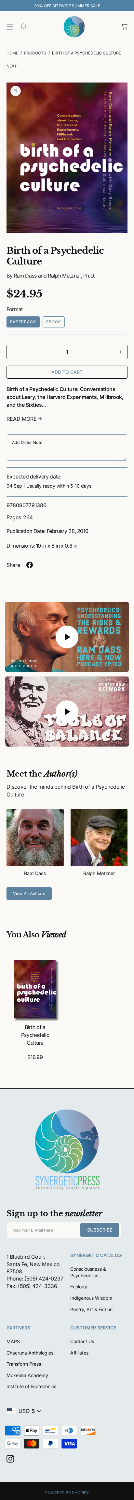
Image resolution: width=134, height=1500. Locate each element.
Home (12, 53)
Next (12, 66)
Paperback (23, 321)
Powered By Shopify (67, 1492)
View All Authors (29, 893)
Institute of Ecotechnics (31, 1386)
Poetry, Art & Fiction (91, 1309)
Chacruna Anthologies (30, 1353)
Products (35, 53)
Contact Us (82, 1341)
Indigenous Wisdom (91, 1298)
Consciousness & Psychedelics (88, 1272)
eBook (53, 321)
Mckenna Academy (27, 1375)
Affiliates (79, 1353)
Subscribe (99, 1230)
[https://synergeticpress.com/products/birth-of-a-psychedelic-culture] (29, 565)
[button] (10, 27)
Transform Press (24, 1364)
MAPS (13, 1341)
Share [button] (13, 565)
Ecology (78, 1286)
